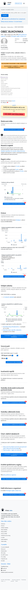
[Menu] (24, 3)
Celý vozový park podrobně (14, 362)
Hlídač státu (3, 27)
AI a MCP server (4, 554)
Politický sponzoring (5, 535)
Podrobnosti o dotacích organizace (14, 276)
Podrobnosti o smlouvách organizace (14, 203)
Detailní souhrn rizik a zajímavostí (14, 129)
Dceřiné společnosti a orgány (7, 93)
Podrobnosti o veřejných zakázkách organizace (16, 336)
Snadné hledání (18, 21)
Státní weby (3, 541)
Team (16, 581)
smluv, (22, 171)
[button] (14, 64)
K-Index (3, 537)
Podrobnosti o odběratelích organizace (14, 424)
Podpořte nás (4, 558)
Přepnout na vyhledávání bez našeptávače (14, 19)
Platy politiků (4, 531)
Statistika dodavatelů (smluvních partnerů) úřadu (10, 88)
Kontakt (3, 560)
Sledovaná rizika (4, 77)
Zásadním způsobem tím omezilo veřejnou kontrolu (13, 151)
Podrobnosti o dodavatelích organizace (14, 402)
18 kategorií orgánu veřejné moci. (18, 36)
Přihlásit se (18, 3)
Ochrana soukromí (16, 579)
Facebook (4, 568)
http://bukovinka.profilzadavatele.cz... (11, 326)
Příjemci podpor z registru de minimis (11, 450)
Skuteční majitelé (4, 78)
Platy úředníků (4, 529)
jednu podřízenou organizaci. (9, 474)
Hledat (5, 15)
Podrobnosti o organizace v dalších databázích (15, 454)
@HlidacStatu (5, 566)
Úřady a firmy (10, 27)
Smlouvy (3, 523)
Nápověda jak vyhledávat (7, 21)
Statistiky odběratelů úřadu (6, 89)
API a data (3, 553)
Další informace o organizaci (6, 94)
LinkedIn (4, 570)
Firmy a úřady (4, 533)
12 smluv (18, 166)
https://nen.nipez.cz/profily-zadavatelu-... (12, 330)
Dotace (2, 81)
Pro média (3, 556)
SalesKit (13, 101)
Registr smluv (3, 80)
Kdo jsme (3, 549)
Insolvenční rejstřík (4, 86)
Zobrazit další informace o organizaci (14, 494)
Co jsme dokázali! (5, 547)
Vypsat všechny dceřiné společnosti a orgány (14, 478)
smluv (17, 169)
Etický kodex (4, 551)
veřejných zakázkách (9, 297)
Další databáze (4, 539)
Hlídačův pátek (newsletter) (7, 572)
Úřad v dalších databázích (6, 91)
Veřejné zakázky (4, 83)
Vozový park (3, 85)
